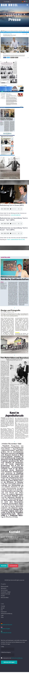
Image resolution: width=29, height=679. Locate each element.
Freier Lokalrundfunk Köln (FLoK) (16, 239)
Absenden (3, 565)
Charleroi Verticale (5, 593)
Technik (3, 606)
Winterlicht (3, 588)
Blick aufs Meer (5, 597)
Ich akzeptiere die (12, 658)
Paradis (3, 595)
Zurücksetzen (13, 565)
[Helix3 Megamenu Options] (27, 5)
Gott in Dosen (4, 590)
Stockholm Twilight (6, 592)
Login (2, 615)
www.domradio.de (15, 215)
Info (2, 609)
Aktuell (2, 608)
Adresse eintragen (9, 662)
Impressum (4, 611)
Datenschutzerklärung (6, 613)
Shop (2, 617)
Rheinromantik (4, 586)
